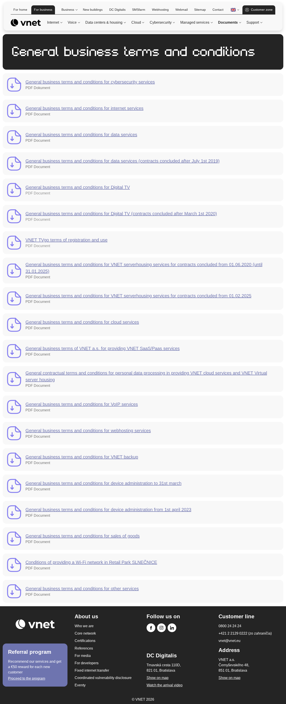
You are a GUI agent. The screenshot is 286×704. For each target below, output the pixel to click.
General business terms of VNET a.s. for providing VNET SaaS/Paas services (102, 348)
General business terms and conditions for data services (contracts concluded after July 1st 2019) (122, 160)
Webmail (181, 9)
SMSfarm (138, 9)
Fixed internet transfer (92, 670)
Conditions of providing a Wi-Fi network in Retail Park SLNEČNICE (91, 562)
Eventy (80, 685)
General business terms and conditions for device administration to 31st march (103, 483)
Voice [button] (72, 22)
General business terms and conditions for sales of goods (82, 535)
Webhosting (160, 9)
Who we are (84, 626)
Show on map (229, 678)
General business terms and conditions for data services (81, 134)
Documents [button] (228, 22)
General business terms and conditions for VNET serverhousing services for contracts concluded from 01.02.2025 (138, 295)
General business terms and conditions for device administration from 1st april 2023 (108, 509)
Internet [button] (53, 22)
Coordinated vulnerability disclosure (103, 678)
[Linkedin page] (172, 627)
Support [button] (252, 22)
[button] (234, 9)
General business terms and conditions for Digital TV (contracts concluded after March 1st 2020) (121, 213)
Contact (217, 9)
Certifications (85, 641)
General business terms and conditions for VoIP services (81, 404)
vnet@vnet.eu (229, 641)
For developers (87, 663)
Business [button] (67, 9)
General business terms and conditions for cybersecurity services (90, 81)
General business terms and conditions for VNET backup (81, 456)
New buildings (93, 9)
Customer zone (262, 9)
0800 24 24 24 (230, 626)
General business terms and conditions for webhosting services (88, 430)
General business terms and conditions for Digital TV (77, 187)
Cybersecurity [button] (161, 22)
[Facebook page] (151, 627)
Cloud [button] (136, 22)
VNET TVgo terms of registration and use (66, 239)
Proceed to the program (26, 678)
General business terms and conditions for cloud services (82, 322)
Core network (85, 633)
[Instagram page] (161, 627)
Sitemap (200, 9)
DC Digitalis (117, 9)
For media (83, 656)
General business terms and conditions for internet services (84, 108)
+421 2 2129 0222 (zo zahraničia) (245, 633)
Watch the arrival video (165, 685)
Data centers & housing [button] (103, 22)
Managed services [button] (194, 22)
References (84, 648)
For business (43, 9)
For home (20, 9)
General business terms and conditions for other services (82, 588)
